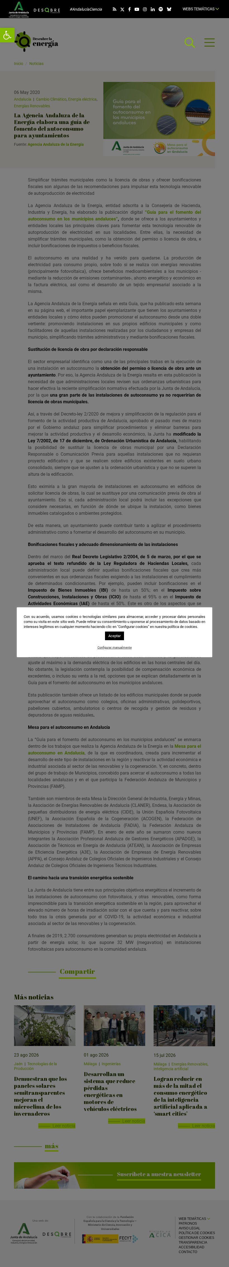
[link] (7, 35)
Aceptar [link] (114, 636)
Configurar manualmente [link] (114, 647)
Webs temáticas (199, 9)
